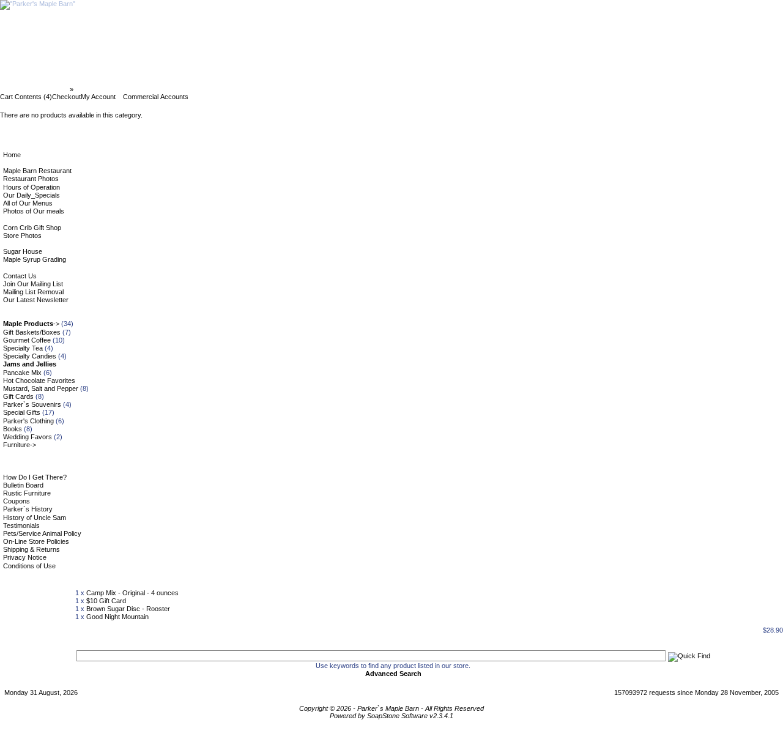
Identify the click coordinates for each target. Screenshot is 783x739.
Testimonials (21, 525)
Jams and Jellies (101, 89)
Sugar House (22, 251)
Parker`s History (28, 509)
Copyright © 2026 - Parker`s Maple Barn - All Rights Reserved (391, 708)
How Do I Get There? (35, 477)
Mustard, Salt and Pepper (40, 388)
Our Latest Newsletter (36, 299)
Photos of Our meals (33, 211)
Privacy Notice (24, 557)
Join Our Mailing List (33, 284)
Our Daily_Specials (31, 195)
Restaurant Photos (31, 178)
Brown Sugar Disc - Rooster (128, 608)
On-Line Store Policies (36, 541)
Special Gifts (21, 412)
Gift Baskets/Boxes (32, 332)
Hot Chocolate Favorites (39, 380)
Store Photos (22, 235)
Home (12, 154)
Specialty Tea (23, 348)
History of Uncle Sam (34, 517)
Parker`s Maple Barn (36, 89)
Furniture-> (19, 444)
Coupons (16, 501)
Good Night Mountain (117, 616)
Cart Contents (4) (26, 96)
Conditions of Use (29, 566)
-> (31, 323)
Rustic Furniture (27, 493)
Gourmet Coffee (27, 340)
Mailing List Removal (33, 291)
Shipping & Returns (31, 549)
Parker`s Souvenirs (32, 404)
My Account (98, 96)
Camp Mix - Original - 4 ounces (132, 592)
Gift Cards (18, 396)
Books (12, 429)
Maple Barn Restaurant (37, 170)
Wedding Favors (27, 436)
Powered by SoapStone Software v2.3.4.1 (391, 715)
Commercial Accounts (155, 96)
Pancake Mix (22, 372)
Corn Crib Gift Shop (32, 227)
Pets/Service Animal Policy (42, 533)
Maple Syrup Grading (34, 259)
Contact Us (20, 276)
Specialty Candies (29, 356)
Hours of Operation (31, 187)
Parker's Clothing (28, 421)
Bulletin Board (23, 485)
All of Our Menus (28, 203)
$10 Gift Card (106, 600)
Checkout (66, 96)
